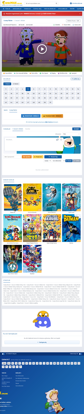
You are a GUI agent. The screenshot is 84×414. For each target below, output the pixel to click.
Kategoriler (17, 9)
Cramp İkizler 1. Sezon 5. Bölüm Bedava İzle (24, 289)
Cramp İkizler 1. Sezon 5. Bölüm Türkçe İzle (14, 285)
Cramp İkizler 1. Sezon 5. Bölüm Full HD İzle (55, 287)
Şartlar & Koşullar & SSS (7, 379)
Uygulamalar (62, 9)
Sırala (70, 161)
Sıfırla (78, 161)
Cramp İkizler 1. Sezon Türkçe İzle (12, 297)
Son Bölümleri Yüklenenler (22, 378)
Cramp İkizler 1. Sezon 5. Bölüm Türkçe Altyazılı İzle (59, 285)
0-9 (9, 363)
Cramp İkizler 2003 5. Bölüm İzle (19, 301)
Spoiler (27, 157)
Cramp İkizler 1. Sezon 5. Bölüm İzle (36, 285)
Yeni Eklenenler (50, 9)
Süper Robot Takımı (13, 273)
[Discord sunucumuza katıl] (42, 319)
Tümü (4, 363)
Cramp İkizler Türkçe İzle (34, 301)
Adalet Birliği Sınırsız (52, 243)
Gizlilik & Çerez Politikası (6, 383)
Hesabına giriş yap (77, 3)
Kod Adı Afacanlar (32, 212)
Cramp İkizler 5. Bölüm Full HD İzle (53, 295)
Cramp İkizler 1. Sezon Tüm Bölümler (46, 297)
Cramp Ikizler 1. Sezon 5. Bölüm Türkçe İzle (68, 297)
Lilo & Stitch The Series (12, 243)
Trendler (27, 9)
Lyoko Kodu (71, 212)
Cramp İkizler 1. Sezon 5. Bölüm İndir (15, 293)
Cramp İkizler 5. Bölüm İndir (71, 295)
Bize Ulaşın (4, 376)
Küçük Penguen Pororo (32, 243)
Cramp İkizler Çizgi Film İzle (59, 301)
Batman (71, 243)
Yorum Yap (54, 157)
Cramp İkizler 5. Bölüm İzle (51, 293)
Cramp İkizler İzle (46, 301)
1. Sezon (7, 84)
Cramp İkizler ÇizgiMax (10, 303)
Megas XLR (12, 212)
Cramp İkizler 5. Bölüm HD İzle (36, 295)
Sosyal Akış (37, 9)
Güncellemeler (19, 386)
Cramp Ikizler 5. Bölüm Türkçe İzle (39, 299)
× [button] (80, 14)
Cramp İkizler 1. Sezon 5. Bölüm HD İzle (33, 287)
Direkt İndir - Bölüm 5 (32, 116)
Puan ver (39, 157)
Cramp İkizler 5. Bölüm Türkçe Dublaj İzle (16, 295)
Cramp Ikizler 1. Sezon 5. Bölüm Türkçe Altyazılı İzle (16, 299)
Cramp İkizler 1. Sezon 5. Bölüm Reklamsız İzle (22, 291)
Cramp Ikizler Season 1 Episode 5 (58, 299)
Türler (7, 9)
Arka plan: (58, 134)
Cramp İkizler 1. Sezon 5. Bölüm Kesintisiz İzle (47, 291)
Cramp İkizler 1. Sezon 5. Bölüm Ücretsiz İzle (48, 289)
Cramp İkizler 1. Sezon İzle (29, 297)
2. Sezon (15, 84)
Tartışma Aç (43, 342)
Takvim (72, 9)
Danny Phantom (52, 212)
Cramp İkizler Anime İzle (74, 301)
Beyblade (32, 273)
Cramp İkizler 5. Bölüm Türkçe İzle (35, 293)
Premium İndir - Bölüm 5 (53, 116)
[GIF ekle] (57, 139)
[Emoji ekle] (61, 139)
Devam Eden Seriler (21, 381)
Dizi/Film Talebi (6, 386)
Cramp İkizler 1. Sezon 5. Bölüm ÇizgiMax (27, 303)
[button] (42, 49)
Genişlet (76, 129)
